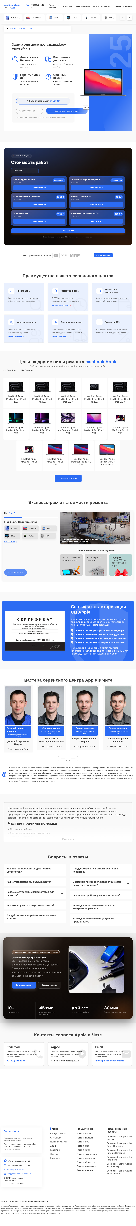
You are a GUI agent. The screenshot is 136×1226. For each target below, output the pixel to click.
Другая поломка (103, 255)
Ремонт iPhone (84, 1134)
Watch (93, 18)
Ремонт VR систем (86, 1162)
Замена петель (20, 213)
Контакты (127, 6)
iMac (74, 18)
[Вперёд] (129, 18)
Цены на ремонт (82, 6)
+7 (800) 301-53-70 (37, 6)
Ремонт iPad (83, 1142)
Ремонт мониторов (86, 1158)
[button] (62, 758)
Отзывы (117, 6)
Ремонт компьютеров (87, 1154)
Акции (96, 6)
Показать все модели (68, 478)
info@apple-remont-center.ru (109, 1061)
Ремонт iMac (83, 1146)
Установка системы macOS (85, 213)
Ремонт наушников (86, 1166)
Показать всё (68, 231)
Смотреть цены (49, 985)
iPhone (14, 18)
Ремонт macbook (85, 1138)
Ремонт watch (83, 1150)
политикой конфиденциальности (52, 117)
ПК (110, 18)
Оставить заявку (24, 985)
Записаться (37, 187)
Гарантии (105, 6)
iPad (56, 18)
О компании (66, 6)
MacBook (36, 18)
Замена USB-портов (81, 196)
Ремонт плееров (85, 1170)
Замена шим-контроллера (26, 196)
